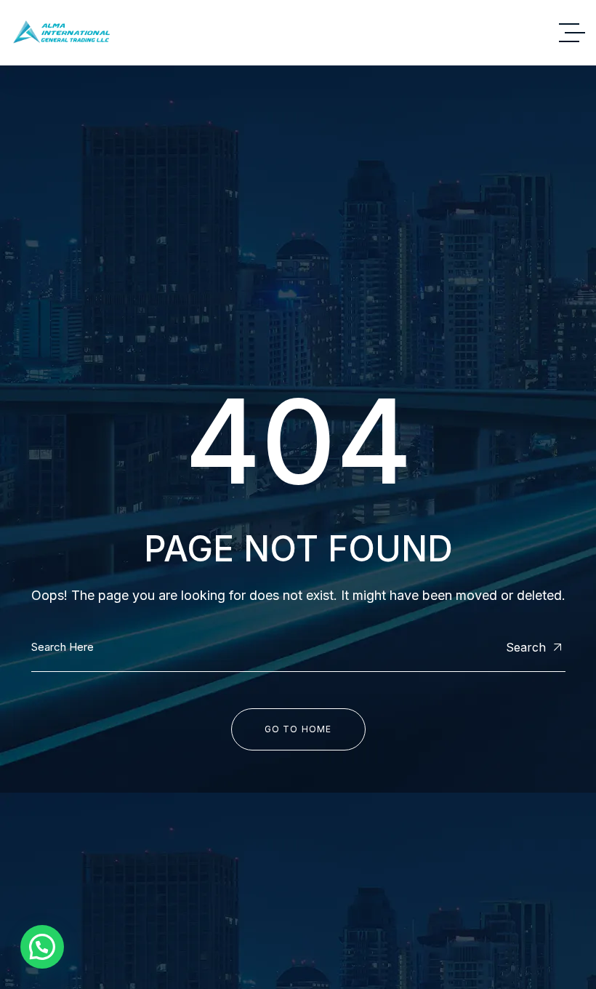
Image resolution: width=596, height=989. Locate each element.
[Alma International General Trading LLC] (61, 33)
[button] (42, 947)
